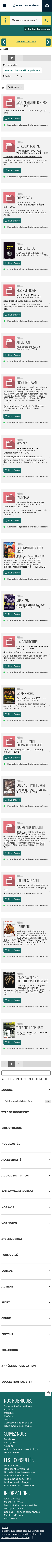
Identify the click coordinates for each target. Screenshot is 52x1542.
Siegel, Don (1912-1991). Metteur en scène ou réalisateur (24, 558)
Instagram (10, 1442)
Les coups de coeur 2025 (17, 1479)
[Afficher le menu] (4, 5)
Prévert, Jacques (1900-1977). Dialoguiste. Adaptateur (22, 392)
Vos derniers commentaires (19, 1485)
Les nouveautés (12, 1465)
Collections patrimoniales (18, 1422)
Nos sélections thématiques (19, 1472)
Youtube (8, 1446)
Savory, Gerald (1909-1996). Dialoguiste (23, 837)
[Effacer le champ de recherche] (40, 20)
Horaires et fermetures (16, 1469)
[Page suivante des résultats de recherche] (19, 58)
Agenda (8, 1409)
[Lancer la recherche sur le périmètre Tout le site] (46, 20)
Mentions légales (13, 1515)
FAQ (6, 1498)
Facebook (9, 1439)
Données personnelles (27, 1512)
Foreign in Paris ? (13, 1508)
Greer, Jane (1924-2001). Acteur (27, 562)
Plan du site (10, 1518)
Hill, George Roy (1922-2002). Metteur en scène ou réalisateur (31, 933)
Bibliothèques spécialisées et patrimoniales (22, 1531)
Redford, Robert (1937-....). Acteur (24, 939)
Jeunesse (9, 1419)
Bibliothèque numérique (18, 1426)
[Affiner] (11, 58)
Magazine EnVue (13, 1502)
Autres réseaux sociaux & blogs (21, 1449)
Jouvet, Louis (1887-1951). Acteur (25, 394)
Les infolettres (11, 1452)
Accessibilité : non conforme (15, 1537)
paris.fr (4, 1527)
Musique (9, 1413)
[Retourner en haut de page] (26, 1073)
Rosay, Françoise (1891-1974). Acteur (24, 399)
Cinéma (8, 1416)
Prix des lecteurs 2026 (16, 1475)
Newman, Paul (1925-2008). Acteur (30, 936)
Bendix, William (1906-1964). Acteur (20, 564)
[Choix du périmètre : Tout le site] (5, 20)
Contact (15, 1498)
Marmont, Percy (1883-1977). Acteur (24, 844)
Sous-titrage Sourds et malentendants (22, 156)
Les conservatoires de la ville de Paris (19, 1534)
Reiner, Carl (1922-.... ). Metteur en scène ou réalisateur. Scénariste (25, 987)
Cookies (8, 1512)
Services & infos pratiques (18, 1406)
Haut (48, 1393)
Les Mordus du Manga (16, 1482)
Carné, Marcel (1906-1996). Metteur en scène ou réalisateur (25, 389)
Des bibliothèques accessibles (20, 1505)
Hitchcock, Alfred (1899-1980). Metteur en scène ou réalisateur (24, 834)
